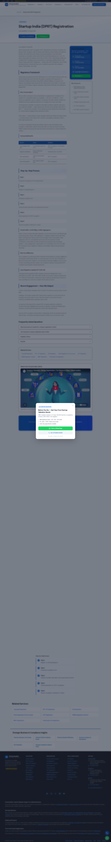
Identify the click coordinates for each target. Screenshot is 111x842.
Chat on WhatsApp (56, 428)
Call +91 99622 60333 (56, 432)
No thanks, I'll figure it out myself (55, 436)
